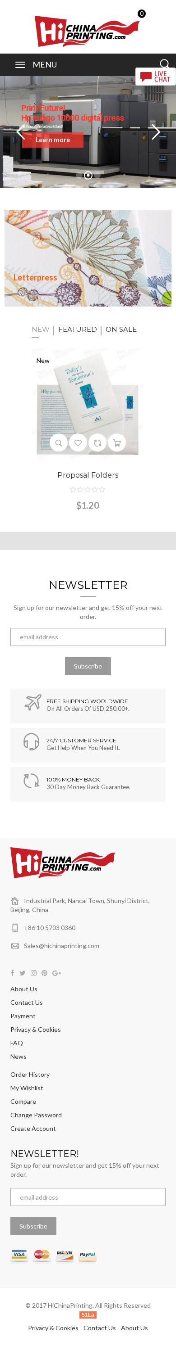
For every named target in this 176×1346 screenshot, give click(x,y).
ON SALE (121, 329)
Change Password (36, 1115)
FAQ (16, 1043)
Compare (23, 1101)
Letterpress (35, 277)
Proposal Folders (87, 475)
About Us (23, 989)
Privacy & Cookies (35, 1029)
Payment (23, 1016)
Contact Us (26, 1002)
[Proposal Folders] (88, 403)
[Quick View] (59, 443)
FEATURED (77, 329)
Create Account (33, 1128)
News (18, 1056)
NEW (41, 329)
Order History (30, 1074)
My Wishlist (26, 1088)
